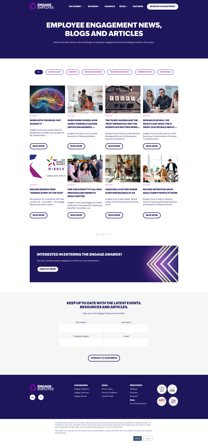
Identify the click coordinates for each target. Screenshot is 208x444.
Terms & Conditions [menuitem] (109, 393)
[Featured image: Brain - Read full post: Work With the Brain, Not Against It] (47, 99)
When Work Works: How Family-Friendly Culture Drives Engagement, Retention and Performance (82, 128)
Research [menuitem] (134, 396)
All (38, 72)
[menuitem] (81, 385)
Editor (73, 72)
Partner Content (119, 72)
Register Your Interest (162, 7)
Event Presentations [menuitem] (138, 404)
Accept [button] (137, 438)
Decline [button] (147, 438)
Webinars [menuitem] (133, 389)
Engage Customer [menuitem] (81, 393)
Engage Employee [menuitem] (81, 389)
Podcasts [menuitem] (134, 393)
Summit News (144, 72)
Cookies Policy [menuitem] (108, 396)
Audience (110, 7)
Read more (39, 146)
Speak (122, 7)
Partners (138, 7)
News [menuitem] (132, 400)
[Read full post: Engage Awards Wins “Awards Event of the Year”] (47, 168)
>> (110, 235)
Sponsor (93, 7)
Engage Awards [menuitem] (80, 396)
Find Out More (48, 269)
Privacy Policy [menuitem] (107, 389)
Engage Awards (93, 72)
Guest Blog (54, 72)
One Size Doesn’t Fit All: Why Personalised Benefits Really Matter (85, 193)
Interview (165, 72)
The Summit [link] (75, 7)
